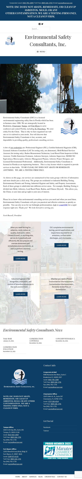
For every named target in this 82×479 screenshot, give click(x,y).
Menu (42, 51)
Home (17, 477)
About (24, 477)
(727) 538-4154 (53, 401)
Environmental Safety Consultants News (32, 330)
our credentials (16, 147)
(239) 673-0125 (13, 456)
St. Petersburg (40, 128)
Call (54, 205)
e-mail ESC (63, 205)
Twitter (46, 431)
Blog (40, 477)
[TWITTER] (42, 24)
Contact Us (62, 477)
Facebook (46, 427)
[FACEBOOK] (40, 24)
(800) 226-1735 (46, 3)
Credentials (50, 477)
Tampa (24, 126)
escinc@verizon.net (55, 387)
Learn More (20, 258)
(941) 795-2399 (27, 3)
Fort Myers (35, 126)
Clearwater (16, 126)
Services (32, 477)
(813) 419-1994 (13, 435)
